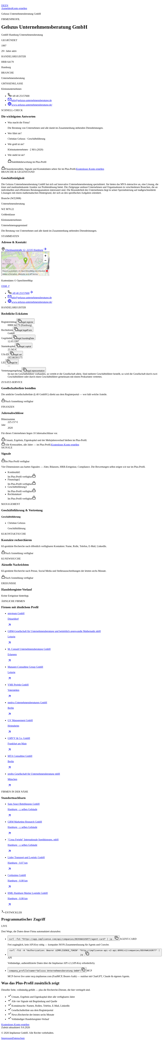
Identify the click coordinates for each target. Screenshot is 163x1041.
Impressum (6, 1038)
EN (6, 5)
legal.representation (36, 371)
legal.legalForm (25, 330)
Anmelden (6, 8)
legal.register (27, 322)
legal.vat (18, 354)
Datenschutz (18, 1038)
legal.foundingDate (25, 338)
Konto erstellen (19, 8)
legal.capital (25, 346)
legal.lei (13, 362)
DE (3, 5)
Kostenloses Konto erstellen (90, 169)
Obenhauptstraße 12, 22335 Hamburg (24, 250)
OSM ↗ (5, 286)
